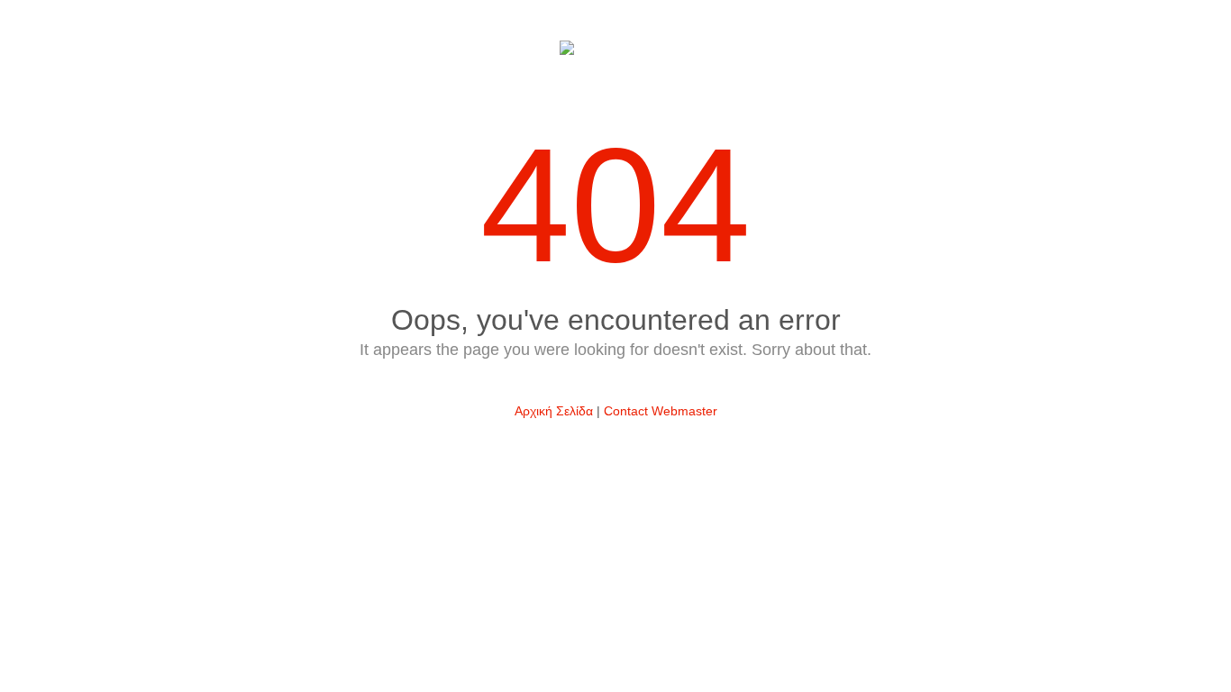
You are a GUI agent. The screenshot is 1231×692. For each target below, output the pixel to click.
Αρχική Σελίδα (554, 411)
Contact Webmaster (660, 411)
